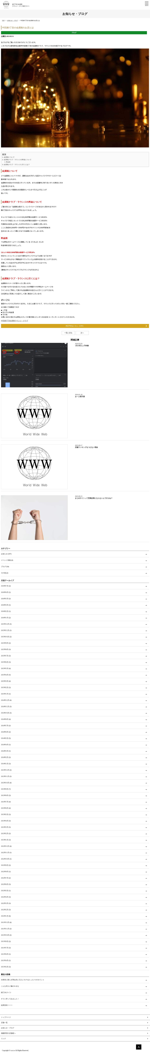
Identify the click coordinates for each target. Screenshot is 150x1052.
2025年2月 (4, 687)
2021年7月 (4, 948)
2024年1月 (4, 764)
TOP (3, 20)
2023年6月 (4, 808)
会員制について (9, 157)
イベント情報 (6, 560)
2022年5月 (4, 890)
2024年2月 (4, 757)
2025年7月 (4, 656)
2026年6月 (4, 592)
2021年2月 (4, 967)
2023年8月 (4, 795)
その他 (3, 573)
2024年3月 (4, 751)
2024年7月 (4, 725)
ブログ (3, 566)
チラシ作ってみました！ (10, 999)
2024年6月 (4, 732)
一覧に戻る (68, 333)
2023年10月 (5, 783)
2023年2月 (4, 833)
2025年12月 (5, 624)
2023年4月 (4, 821)
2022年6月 (4, 884)
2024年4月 (4, 744)
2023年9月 (4, 789)
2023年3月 (4, 827)
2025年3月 (4, 681)
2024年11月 (5, 706)
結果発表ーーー (6, 1005)
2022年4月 (4, 897)
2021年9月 (4, 941)
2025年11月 (5, 630)
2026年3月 (4, 605)
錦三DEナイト (6, 992)
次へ (82, 333)
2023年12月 (5, 770)
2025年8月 (4, 649)
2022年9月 (4, 865)
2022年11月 (5, 852)
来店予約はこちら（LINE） (75, 326)
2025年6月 (4, 662)
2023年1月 (4, 840)
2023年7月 (4, 802)
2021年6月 (4, 954)
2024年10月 (5, 713)
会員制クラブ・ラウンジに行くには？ (17, 164)
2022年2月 (4, 910)
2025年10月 (5, 637)
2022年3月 (4, 903)
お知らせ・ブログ (12, 20)
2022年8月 (4, 871)
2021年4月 (4, 960)
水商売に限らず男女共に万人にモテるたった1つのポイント (22, 980)
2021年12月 (5, 922)
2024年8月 (4, 719)
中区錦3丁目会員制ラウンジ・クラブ (14, 321)
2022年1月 (4, 916)
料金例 (8, 162)
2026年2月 (4, 611)
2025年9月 (4, 643)
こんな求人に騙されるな (10, 986)
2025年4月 (4, 675)
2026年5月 (4, 598)
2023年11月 (5, 776)
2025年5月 (4, 668)
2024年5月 (4, 738)
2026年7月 (4, 586)
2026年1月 (4, 618)
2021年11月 (5, 929)
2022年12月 (5, 846)
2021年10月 (5, 935)
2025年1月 (4, 694)
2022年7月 (4, 878)
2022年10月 (5, 859)
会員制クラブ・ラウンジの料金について (17, 159)
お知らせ (4, 554)
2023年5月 (4, 814)
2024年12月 (5, 700)
